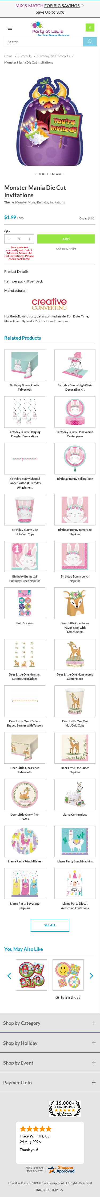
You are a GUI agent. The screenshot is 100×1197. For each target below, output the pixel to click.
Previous (9, 975)
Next (90, 975)
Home (8, 56)
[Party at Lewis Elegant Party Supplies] (50, 27)
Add (66, 239)
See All (50, 925)
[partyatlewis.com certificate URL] (50, 1169)
